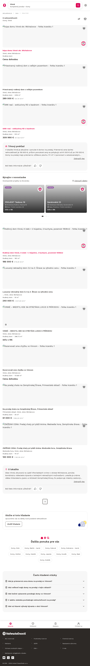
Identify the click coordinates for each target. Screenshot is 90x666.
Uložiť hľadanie (13, 524)
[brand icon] (4, 5)
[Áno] (35, 166)
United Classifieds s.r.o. (20, 663)
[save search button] (85, 19)
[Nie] (40, 166)
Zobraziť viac (79, 159)
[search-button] (78, 5)
